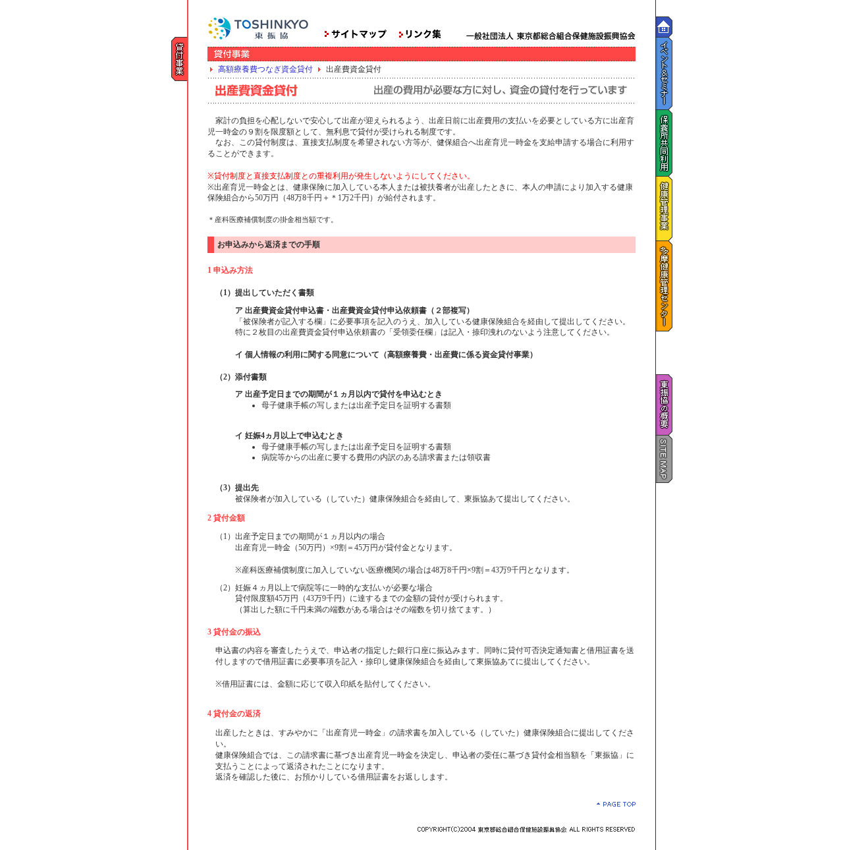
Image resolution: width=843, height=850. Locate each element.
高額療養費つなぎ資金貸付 (265, 69)
